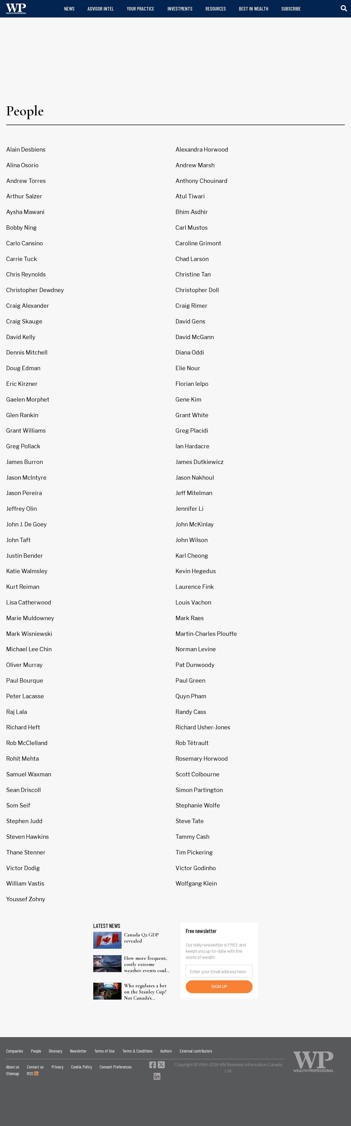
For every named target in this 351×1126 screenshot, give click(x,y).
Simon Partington (199, 790)
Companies (14, 1051)
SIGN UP (219, 986)
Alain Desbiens (25, 149)
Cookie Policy (81, 1066)
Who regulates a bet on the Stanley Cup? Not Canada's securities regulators (145, 992)
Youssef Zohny (25, 899)
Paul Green (190, 680)
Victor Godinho (196, 868)
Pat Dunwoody (195, 665)
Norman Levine (196, 649)
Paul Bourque (24, 680)
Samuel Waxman (28, 774)
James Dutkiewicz (200, 462)
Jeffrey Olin (21, 508)
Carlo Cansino (24, 243)
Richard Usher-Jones (203, 727)
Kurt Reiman (22, 586)
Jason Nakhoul (195, 477)
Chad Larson (192, 259)
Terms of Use (104, 1051)
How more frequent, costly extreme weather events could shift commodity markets (146, 964)
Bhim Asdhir (192, 212)
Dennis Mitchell (27, 352)
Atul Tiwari (190, 196)
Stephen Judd (24, 821)
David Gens (190, 321)
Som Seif (18, 805)
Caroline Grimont (198, 243)
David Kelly (20, 337)
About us (12, 1066)
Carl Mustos (192, 227)
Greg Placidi (192, 430)
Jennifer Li (190, 508)
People (36, 1051)
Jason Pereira (24, 493)
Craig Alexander (27, 305)
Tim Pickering (194, 852)
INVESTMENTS (180, 9)
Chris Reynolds (26, 274)
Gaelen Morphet (27, 399)
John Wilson (192, 540)
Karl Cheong (192, 555)
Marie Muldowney (30, 618)
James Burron (24, 462)
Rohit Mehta (22, 758)
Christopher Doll (197, 290)
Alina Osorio (22, 165)
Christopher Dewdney (35, 290)
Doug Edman (23, 368)
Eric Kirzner (22, 383)
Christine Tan (193, 274)
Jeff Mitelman (194, 493)
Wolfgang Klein (196, 883)
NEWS (69, 9)
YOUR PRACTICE (140, 9)
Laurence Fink (195, 586)
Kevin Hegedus (196, 571)
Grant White (192, 415)
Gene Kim (188, 399)
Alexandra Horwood (202, 149)
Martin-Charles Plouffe (206, 633)
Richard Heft (23, 727)
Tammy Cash (192, 836)
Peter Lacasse (25, 696)
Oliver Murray (24, 665)
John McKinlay (195, 524)
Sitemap (12, 1073)
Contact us (35, 1066)
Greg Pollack (23, 446)
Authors (166, 1051)
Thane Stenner (25, 852)
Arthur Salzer (24, 196)
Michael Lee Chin (29, 649)
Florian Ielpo (192, 383)
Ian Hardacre (192, 446)
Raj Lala (16, 712)
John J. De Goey (26, 524)
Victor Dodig (23, 868)
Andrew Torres (26, 181)
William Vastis (25, 883)
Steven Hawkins (27, 836)
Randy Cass (191, 712)
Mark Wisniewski (29, 633)
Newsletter (78, 1051)
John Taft (18, 540)
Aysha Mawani (25, 212)
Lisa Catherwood (28, 602)
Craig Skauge (24, 321)
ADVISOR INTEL (101, 9)
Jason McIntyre (26, 477)
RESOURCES (216, 9)
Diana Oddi (190, 352)
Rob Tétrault (192, 743)
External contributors (196, 1051)
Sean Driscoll (23, 790)
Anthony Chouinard (201, 181)
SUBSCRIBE (291, 9)
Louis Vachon (193, 602)
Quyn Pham (191, 696)
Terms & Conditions (137, 1051)
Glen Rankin (22, 415)
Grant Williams (26, 430)
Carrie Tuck (21, 259)
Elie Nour (188, 368)
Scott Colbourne (197, 774)
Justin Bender (24, 555)
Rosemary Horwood (202, 758)
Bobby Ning (21, 227)
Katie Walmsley (27, 571)
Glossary (55, 1051)
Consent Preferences (116, 1066)
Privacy (57, 1066)
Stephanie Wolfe (198, 805)
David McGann (195, 337)
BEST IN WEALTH (253, 9)
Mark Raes (190, 618)
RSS (30, 1073)
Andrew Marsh (195, 165)
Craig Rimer (191, 305)
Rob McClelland (27, 743)
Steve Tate (190, 821)
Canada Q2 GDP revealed (141, 938)
